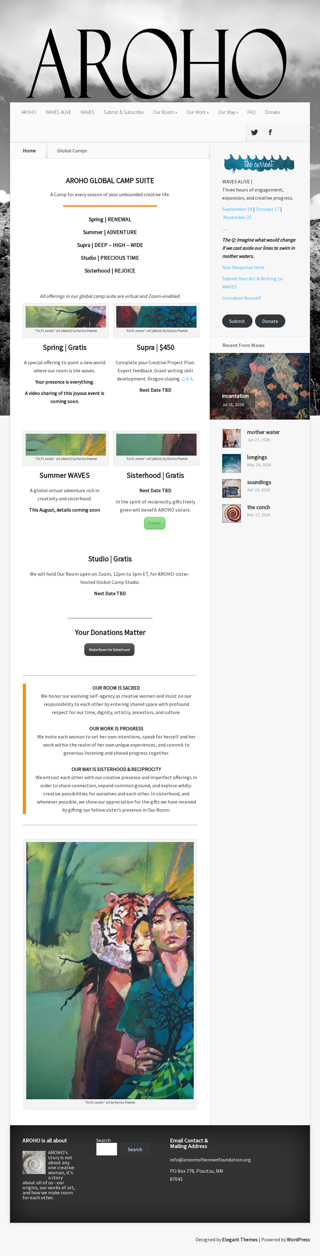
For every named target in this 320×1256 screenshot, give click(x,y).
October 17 (267, 209)
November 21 (237, 217)
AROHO (28, 112)
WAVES (87, 112)
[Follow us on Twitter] (254, 132)
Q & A (187, 378)
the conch (258, 507)
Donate (272, 112)
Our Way (226, 112)
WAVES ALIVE (58, 112)
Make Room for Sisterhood (109, 649)
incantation (235, 395)
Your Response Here (243, 267)
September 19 (237, 209)
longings (257, 457)
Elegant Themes (240, 1239)
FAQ (252, 112)
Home (29, 150)
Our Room (163, 112)
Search (103, 1140)
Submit (237, 321)
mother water (263, 432)
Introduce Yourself (241, 298)
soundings (259, 482)
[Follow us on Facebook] (270, 132)
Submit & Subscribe (124, 112)
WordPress (298, 1239)
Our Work (196, 112)
